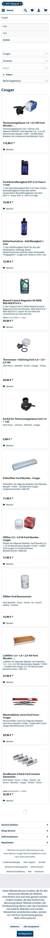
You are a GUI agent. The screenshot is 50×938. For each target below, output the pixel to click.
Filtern (9, 74)
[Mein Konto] (39, 10)
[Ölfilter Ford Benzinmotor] (25, 582)
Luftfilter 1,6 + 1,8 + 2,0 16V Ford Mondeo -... (20, 657)
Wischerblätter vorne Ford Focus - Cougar (21, 716)
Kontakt (41, 862)
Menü (10, 10)
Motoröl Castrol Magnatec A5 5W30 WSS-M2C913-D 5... (22, 302)
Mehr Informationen (25, 918)
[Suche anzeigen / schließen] (25, 10)
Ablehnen (14, 926)
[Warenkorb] (45, 10)
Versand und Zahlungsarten (16, 867)
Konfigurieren (25, 933)
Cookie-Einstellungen (11, 862)
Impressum (39, 871)
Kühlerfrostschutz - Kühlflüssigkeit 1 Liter (23, 242)
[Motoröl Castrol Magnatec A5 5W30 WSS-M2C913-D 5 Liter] (25, 286)
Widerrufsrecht (37, 867)
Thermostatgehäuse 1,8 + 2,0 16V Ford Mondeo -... (24, 124)
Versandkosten (10, 853)
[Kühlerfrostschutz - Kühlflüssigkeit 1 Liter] (25, 226)
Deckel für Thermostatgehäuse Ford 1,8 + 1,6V (24, 420)
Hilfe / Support (29, 862)
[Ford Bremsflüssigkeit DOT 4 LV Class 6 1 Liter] (25, 167)
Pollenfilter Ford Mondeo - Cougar (21, 478)
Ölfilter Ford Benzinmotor (17, 596)
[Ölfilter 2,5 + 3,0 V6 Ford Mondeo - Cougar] (25, 522)
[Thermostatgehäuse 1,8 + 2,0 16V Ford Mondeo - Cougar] (25, 108)
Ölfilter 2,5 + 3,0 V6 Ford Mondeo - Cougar (21, 538)
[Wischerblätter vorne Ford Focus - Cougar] (25, 700)
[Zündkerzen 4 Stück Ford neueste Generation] (25, 759)
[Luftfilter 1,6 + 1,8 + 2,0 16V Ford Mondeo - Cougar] (25, 641)
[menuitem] (7, 10)
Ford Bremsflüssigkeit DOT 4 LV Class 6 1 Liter (24, 183)
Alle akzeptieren (31, 926)
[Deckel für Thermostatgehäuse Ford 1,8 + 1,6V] (25, 404)
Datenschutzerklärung (15, 871)
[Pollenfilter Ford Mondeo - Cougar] (25, 463)
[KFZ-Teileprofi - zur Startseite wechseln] (12, 3)
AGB (29, 871)
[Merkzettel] (32, 10)
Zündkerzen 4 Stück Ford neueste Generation (21, 775)
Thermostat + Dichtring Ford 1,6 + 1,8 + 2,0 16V (24, 361)
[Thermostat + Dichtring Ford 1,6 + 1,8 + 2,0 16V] (25, 345)
